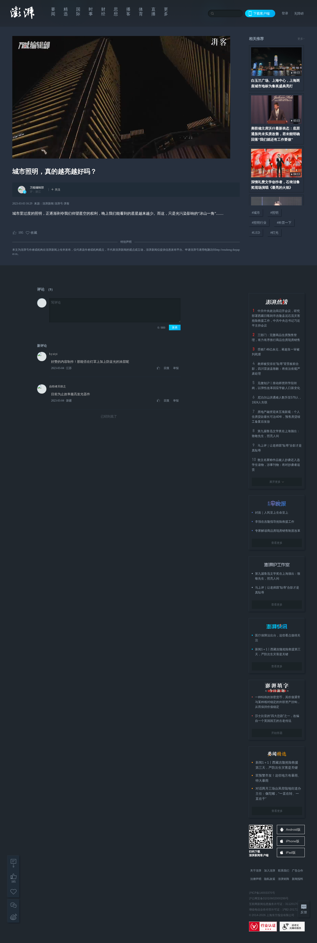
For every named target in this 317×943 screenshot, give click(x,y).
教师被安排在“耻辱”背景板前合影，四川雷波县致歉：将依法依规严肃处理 (276, 368)
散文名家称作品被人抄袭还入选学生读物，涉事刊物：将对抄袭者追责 (276, 464)
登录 (285, 13)
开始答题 (276, 733)
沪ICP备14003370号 (262, 892)
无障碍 (299, 13)
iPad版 (291, 852)
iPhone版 (292, 841)
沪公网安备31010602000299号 (268, 898)
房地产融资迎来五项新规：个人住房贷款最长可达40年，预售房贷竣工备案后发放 (276, 416)
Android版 (293, 829)
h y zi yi (53, 354)
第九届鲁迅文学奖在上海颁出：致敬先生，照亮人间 (277, 576)
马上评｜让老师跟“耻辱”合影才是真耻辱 (277, 590)
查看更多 (276, 542)
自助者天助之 (57, 386)
